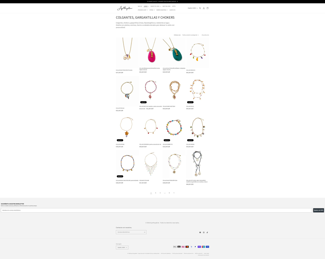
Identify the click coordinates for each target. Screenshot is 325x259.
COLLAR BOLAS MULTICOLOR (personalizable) (127, 180)
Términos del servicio (188, 253)
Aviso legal (206, 253)
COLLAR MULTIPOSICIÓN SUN (170, 180)
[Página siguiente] (174, 193)
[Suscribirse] (144, 232)
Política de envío (199, 253)
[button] (146, 6)
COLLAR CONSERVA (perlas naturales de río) (150, 144)
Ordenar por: (177, 35)
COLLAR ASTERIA (120, 144)
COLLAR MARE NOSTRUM (169, 106)
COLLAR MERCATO (190, 70)
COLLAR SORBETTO (168, 144)
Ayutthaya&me (134, 253)
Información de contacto (203, 255)
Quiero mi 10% (318, 210)
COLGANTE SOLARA (144, 180)
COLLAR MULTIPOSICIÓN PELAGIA (124, 70)
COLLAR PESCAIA (120, 108)
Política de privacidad (177, 253)
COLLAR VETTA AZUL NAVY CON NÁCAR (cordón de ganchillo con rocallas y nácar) (197, 181)
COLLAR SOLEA (190, 106)
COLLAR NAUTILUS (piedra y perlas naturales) (150, 106)
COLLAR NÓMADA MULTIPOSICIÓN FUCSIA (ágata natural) (149, 69)
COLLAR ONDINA (190, 144)
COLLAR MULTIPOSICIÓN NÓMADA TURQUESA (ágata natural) (174, 69)
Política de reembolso (166, 253)
